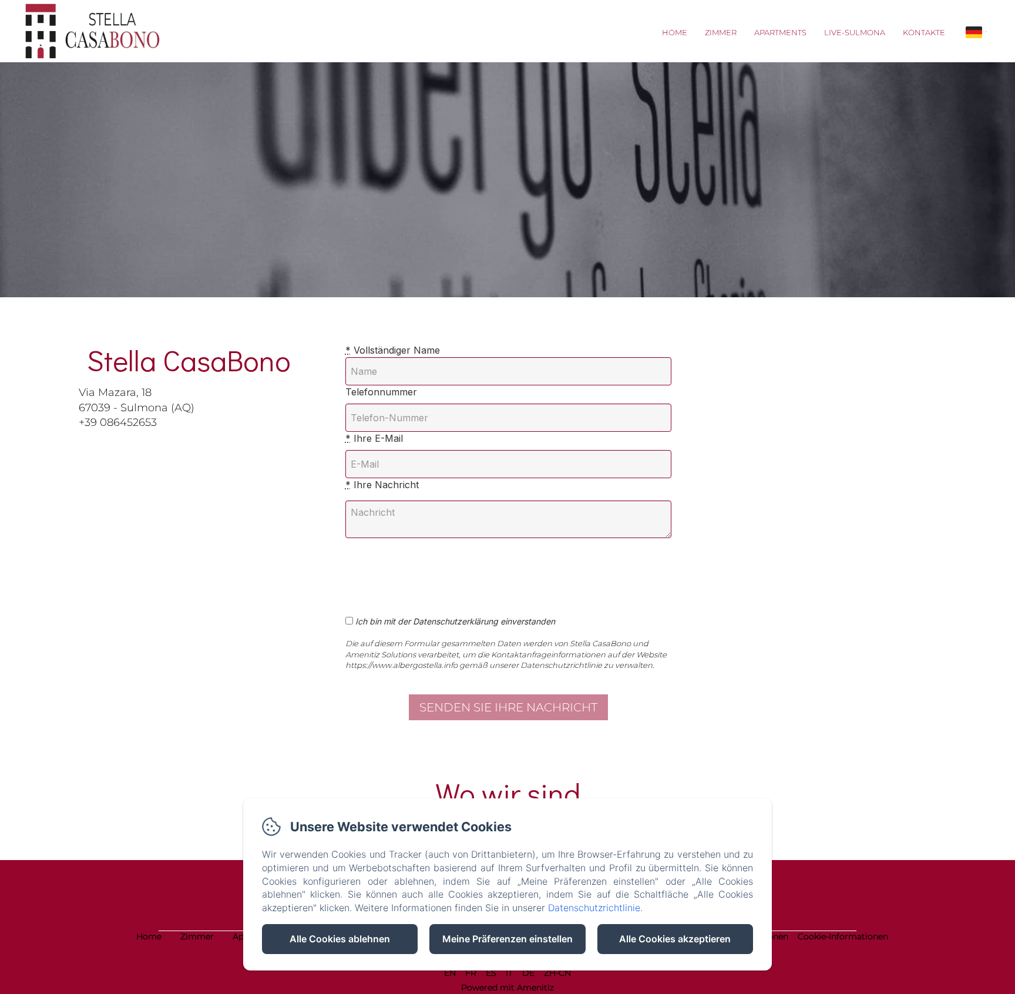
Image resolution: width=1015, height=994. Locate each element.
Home (674, 32)
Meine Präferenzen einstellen (507, 939)
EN (450, 973)
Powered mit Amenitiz (507, 987)
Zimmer (721, 32)
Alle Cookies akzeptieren (675, 939)
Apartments (780, 32)
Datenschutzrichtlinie (594, 908)
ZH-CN (557, 973)
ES (491, 973)
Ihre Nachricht (382, 485)
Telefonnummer (381, 392)
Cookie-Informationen (843, 936)
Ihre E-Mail (374, 438)
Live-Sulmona (854, 32)
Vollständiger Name (392, 350)
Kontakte (924, 32)
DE (528, 973)
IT (509, 973)
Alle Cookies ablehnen (340, 939)
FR (470, 973)
